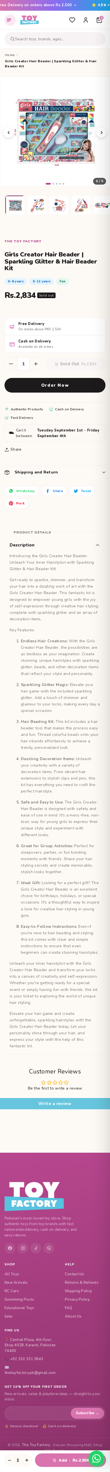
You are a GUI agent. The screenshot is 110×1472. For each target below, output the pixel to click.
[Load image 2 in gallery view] (37, 205)
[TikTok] (35, 1248)
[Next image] (101, 132)
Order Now (55, 385)
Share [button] (16, 449)
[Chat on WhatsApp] (96, 1458)
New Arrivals (16, 1282)
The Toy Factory (36, 1444)
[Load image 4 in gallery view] (81, 205)
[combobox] (59, 39)
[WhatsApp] (48, 1248)
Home (10, 55)
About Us (73, 1316)
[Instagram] (22, 1248)
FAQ (68, 1308)
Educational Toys (19, 1308)
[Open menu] (10, 20)
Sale (8, 1316)
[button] (55, 472)
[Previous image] (8, 132)
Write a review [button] (54, 1104)
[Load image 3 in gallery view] (59, 205)
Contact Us (74, 1274)
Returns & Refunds (81, 1282)
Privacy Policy (77, 1299)
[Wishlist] (72, 20)
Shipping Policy (78, 1291)
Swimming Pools (19, 1299)
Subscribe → (87, 1413)
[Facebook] (10, 1248)
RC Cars (12, 1291)
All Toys (12, 1274)
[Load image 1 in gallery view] (15, 205)
